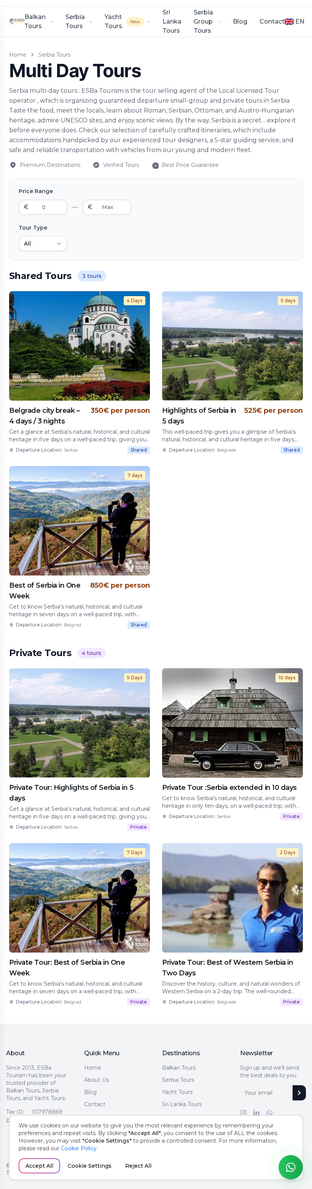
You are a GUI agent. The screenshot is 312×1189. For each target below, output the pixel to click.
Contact (272, 21)
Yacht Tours (177, 1092)
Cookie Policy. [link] (79, 1148)
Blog (240, 21)
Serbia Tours (178, 1079)
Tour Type (33, 227)
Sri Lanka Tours (182, 1104)
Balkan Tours (179, 1067)
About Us (96, 1079)
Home (92, 1067)
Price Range (36, 191)
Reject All (138, 1165)
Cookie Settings (89, 1165)
